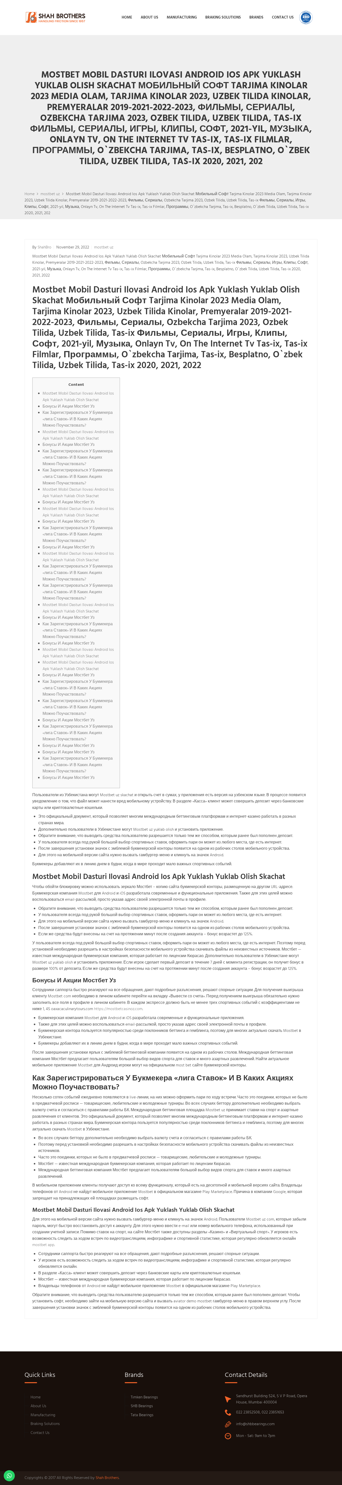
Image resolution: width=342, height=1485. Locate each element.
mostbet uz (103, 247)
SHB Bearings (142, 1406)
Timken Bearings (144, 1397)
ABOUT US (149, 18)
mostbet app (43, 1245)
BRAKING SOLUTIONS (223, 18)
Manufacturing (43, 1415)
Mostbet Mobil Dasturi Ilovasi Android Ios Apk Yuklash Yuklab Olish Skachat (78, 396)
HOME (127, 18)
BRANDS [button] (256, 18)
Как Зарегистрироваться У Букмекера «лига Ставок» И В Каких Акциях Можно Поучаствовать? (78, 419)
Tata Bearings (142, 1415)
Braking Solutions (45, 1424)
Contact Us (40, 1433)
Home (36, 1397)
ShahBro (44, 247)
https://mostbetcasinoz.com (118, 1009)
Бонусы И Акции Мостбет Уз (68, 406)
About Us (38, 1406)
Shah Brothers (107, 1478)
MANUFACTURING (182, 18)
